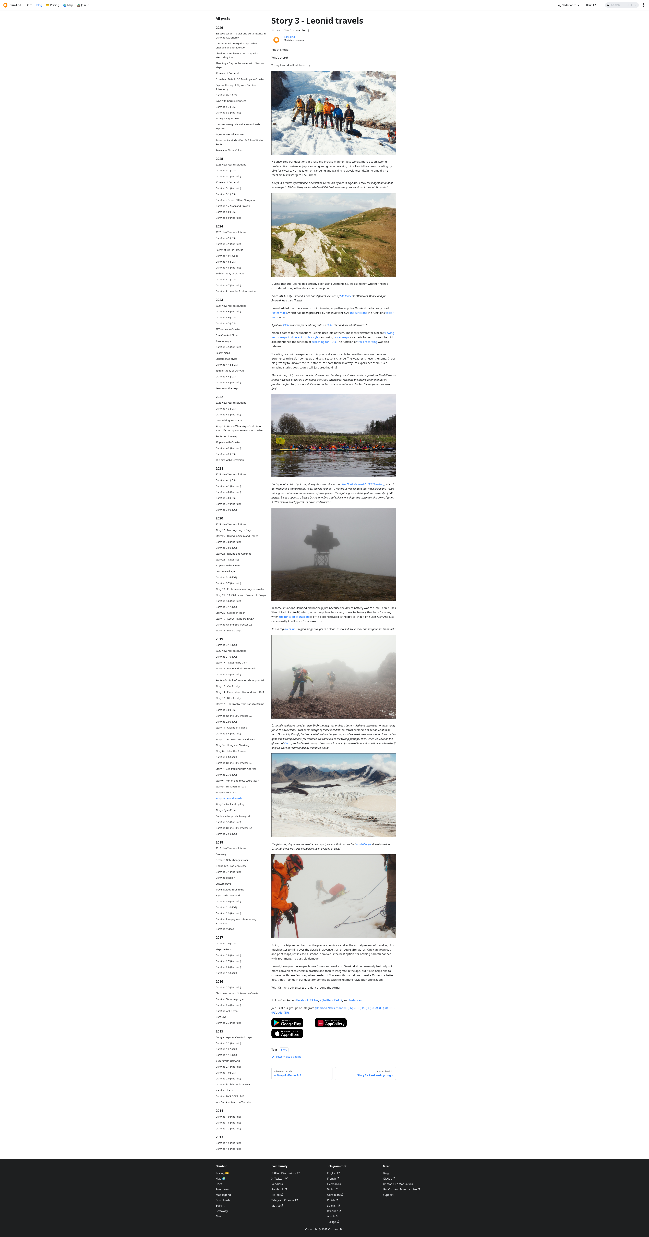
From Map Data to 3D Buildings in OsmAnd (240, 79)
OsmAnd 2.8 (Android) (228, 955)
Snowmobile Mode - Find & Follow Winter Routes (239, 142)
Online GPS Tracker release (231, 866)
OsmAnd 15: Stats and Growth (233, 206)
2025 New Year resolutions (231, 232)
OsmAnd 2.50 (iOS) (226, 833)
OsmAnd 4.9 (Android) (228, 244)
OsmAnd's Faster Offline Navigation (236, 200)
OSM (329, 325)
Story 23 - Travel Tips (227, 559)
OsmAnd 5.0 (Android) (228, 217)
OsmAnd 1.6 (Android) (228, 1148)
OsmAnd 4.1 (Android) (228, 486)
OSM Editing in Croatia (229, 420)
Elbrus (288, 743)
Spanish (332, 1205)
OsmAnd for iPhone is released (233, 1084)
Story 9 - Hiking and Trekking (232, 745)
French (331, 1178)
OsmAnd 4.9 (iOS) (225, 238)
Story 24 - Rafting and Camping (233, 553)
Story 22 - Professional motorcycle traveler (240, 589)
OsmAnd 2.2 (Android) (228, 1043)
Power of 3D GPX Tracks (229, 249)
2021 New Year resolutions (231, 524)
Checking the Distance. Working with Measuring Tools (237, 55)
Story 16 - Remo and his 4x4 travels (236, 668)
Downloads (223, 1200)
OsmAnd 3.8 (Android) (228, 541)
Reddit (338, 1000)
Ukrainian (333, 1195)
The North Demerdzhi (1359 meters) (363, 484)
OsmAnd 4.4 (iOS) (225, 376)
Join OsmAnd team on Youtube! (233, 1102)
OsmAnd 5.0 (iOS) (225, 211)
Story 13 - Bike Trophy (228, 698)
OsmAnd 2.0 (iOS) (225, 943)
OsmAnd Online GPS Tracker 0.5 (234, 762)
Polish (331, 1200)
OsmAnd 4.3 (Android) (228, 414)
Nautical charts (224, 1090)
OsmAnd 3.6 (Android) (228, 601)
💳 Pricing (52, 5)
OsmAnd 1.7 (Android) (228, 1128)
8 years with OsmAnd (228, 895)
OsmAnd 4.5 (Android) (228, 347)
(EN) (350, 1008)
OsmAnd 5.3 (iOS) (225, 106)
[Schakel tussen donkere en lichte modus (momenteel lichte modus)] (643, 5)
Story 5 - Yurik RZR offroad (231, 786)
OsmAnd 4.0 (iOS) (225, 498)
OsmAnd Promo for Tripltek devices (236, 291)
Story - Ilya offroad (226, 810)
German (332, 1184)
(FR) (362, 1008)
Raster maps (223, 352)
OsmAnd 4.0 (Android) (228, 492)
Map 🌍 (220, 1178)
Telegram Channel (283, 1200)
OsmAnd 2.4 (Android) (228, 1005)
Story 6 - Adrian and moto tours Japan (237, 780)
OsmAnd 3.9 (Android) (228, 503)
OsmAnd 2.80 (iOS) (226, 757)
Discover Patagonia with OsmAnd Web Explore (238, 126)
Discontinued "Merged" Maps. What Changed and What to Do (236, 45)
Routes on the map (226, 436)
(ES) (381, 1008)
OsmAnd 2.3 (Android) (228, 1022)
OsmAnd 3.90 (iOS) (226, 509)
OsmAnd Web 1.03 (226, 94)
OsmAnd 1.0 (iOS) (225, 1072)
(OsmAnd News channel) (330, 1008)
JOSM (286, 325)
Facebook (302, 1000)
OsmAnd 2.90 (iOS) (226, 721)
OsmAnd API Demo (227, 1011)
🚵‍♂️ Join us (83, 5)
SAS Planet (346, 296)
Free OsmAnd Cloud (227, 335)
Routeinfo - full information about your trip (240, 680)
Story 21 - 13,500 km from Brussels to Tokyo (241, 595)
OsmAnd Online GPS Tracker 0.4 (234, 827)
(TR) (286, 1012)
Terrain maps (223, 341)
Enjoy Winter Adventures (230, 134)
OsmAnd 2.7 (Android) (228, 961)
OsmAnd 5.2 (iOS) (225, 170)
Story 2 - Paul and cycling (230, 804)
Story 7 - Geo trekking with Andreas (236, 768)
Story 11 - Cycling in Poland (231, 727)
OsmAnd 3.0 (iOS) (225, 709)
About (219, 1216)
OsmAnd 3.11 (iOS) (226, 644)
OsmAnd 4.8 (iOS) (225, 261)
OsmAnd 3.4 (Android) (228, 733)
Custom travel (224, 883)
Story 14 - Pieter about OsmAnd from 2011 (240, 692)
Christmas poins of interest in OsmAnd (238, 993)
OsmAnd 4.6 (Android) (228, 311)
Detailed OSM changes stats (232, 860)
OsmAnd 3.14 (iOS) (226, 577)
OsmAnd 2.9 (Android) (228, 913)
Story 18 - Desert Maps (229, 630)
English (331, 1173)
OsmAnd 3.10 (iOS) (226, 656)
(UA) (375, 1008)
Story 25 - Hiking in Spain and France (237, 536)
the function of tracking (294, 617)
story (284, 1049)
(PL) (273, 1012)
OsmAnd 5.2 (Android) (228, 176)
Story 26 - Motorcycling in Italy (233, 530)
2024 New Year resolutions (231, 305)
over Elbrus (290, 629)
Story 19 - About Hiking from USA (235, 618)
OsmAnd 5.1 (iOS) (225, 194)
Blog (39, 5)
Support (388, 1195)
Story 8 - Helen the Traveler (231, 751)
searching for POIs (324, 342)
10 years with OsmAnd (228, 565)
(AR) (280, 1012)
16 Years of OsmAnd (227, 73)
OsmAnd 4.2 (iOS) (225, 453)
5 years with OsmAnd (228, 1060)
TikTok (314, 1000)
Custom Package (225, 571)
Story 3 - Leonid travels (229, 798)
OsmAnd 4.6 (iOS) (225, 317)
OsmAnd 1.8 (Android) (228, 1122)
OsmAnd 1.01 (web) (227, 255)
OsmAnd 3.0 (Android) (228, 901)
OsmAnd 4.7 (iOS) (225, 279)
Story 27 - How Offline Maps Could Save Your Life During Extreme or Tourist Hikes (240, 428)
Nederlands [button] (569, 5)
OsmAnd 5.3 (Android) (228, 112)
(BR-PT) (389, 1008)
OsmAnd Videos (225, 928)
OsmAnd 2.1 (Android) (228, 1066)
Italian (331, 1189)
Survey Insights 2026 (227, 118)
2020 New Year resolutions (231, 650)
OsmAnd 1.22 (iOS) (226, 1049)
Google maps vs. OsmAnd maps (234, 1037)
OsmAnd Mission (225, 877)
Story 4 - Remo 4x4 (226, 792)
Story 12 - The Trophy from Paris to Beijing (240, 703)
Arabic (331, 1216)
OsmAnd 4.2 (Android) (228, 448)
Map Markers (223, 949)
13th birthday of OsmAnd (230, 370)
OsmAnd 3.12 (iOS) (226, 606)
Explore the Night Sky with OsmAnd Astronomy (236, 87)
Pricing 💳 (222, 1173)
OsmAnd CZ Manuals (396, 1184)
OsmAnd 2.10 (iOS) (226, 907)
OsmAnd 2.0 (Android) (228, 1078)
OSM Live (221, 1016)
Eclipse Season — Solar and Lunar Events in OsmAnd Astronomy (241, 35)
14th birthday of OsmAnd (230, 273)
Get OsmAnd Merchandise (400, 1189)
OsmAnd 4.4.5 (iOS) (226, 364)
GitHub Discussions (283, 1173)
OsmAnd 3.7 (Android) (228, 583)
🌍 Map (68, 5)
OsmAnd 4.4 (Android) (228, 382)
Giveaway (221, 854)
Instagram (356, 1000)
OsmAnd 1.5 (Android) (228, 1142)
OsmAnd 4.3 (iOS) (225, 408)
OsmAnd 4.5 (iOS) (225, 323)
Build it (220, 1205)
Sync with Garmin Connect (231, 100)
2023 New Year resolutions (231, 402)
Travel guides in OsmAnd (230, 889)
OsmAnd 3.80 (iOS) (226, 547)
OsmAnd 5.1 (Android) (228, 188)
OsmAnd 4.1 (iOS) (225, 480)
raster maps (279, 313)
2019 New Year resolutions (231, 848)
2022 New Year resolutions (231, 474)
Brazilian (332, 1211)
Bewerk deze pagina (289, 1057)
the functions (358, 313)
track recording (367, 342)
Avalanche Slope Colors (229, 150)
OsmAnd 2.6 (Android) (228, 967)
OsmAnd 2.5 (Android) (228, 987)
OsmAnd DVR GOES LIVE (230, 1096)
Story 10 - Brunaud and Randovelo (235, 739)
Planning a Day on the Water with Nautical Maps (240, 65)
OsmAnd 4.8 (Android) (228, 267)
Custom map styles (226, 358)
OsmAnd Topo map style (230, 999)
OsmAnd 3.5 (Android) (228, 674)
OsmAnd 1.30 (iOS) (226, 972)
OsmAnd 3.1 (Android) (228, 871)
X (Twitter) (326, 1000)
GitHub (588, 5)
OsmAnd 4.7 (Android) (228, 285)
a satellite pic (363, 844)
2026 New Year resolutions (231, 164)
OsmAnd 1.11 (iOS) (226, 1054)
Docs (29, 5)
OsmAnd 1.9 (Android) (228, 1116)
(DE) (368, 1008)
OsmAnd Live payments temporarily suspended (236, 921)
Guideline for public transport (233, 816)
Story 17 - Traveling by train (231, 662)
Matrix (275, 1205)
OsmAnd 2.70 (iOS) (226, 774)
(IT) (356, 1008)
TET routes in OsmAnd (228, 329)
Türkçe (331, 1222)
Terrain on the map (227, 388)
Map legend (223, 1195)
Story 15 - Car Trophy (228, 686)
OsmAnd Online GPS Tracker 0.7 (234, 715)
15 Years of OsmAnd (227, 182)
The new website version (230, 459)
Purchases (222, 1189)
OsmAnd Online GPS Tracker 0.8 (234, 624)
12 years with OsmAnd (228, 442)
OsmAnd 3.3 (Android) (228, 822)
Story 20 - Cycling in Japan (230, 612)
